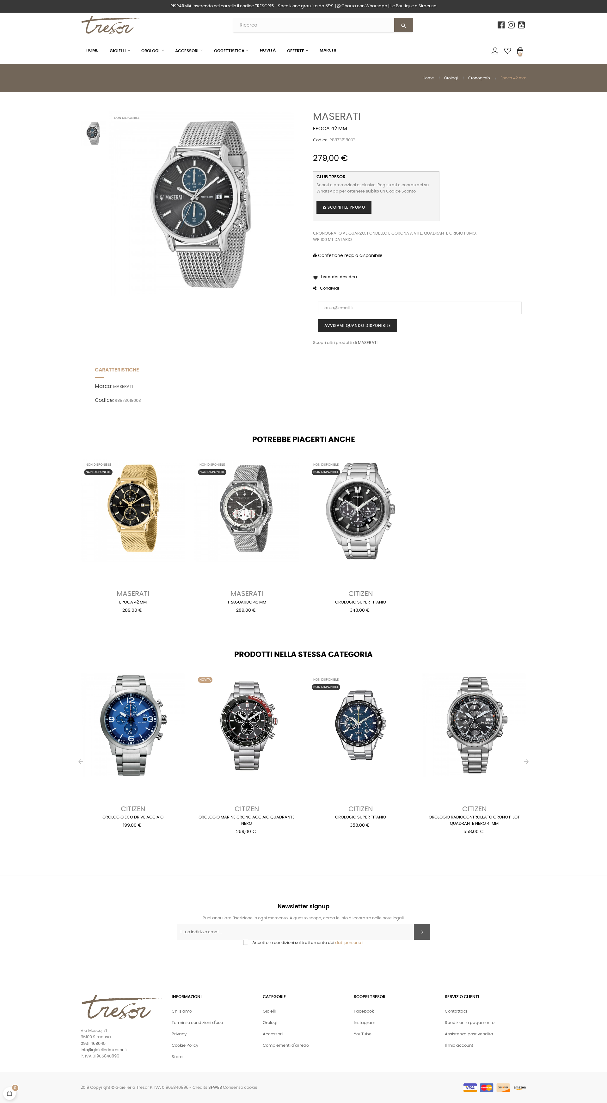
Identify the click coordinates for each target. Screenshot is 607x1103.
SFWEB (215, 1088)
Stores (178, 1057)
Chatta (363, 6)
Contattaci (456, 1011)
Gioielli (269, 1011)
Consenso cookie (240, 1088)
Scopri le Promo (345, 207)
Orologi (270, 1023)
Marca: (103, 386)
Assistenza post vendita (469, 1034)
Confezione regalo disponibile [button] (350, 256)
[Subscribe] (422, 932)
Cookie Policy (185, 1046)
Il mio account (459, 1046)
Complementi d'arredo (286, 1046)
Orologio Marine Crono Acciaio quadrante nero (247, 820)
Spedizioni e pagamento (469, 1023)
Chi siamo (182, 1011)
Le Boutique (413, 6)
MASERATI (337, 117)
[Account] (494, 51)
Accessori (273, 1034)
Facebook (364, 1011)
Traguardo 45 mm (246, 602)
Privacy (179, 1034)
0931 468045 (93, 1044)
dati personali (349, 943)
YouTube (362, 1034)
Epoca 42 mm (133, 602)
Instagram (364, 1023)
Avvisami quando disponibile (357, 326)
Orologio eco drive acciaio (132, 817)
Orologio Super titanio (360, 602)
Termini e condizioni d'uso (197, 1023)
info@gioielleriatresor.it (104, 1050)
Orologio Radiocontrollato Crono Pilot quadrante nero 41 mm (474, 820)
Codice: (320, 140)
